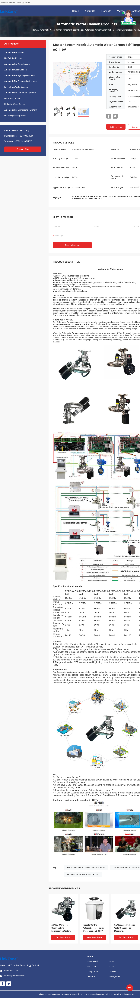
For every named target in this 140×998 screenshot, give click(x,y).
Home (35, 30)
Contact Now (23, 149)
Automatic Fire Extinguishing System (20, 110)
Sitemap (113, 972)
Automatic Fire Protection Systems (20, 93)
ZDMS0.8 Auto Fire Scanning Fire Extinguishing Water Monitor (60, 928)
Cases (112, 966)
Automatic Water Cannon (51, 30)
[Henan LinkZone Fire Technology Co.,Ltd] (9, 11)
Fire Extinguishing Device (15, 116)
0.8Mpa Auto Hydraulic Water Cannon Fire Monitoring (124, 928)
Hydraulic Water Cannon (14, 104)
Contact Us (91, 977)
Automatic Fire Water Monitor (17, 64)
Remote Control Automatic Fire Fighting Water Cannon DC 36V (93, 928)
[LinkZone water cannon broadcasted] (77, 79)
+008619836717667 (23, 141)
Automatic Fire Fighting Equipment (19, 75)
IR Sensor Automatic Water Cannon (82, 874)
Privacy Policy (115, 977)
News (112, 961)
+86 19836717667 (26, 136)
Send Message (72, 245)
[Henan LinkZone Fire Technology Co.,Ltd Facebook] (108, 116)
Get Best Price (116, 127)
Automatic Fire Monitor (14, 52)
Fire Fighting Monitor (13, 58)
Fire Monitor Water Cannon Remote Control (86, 868)
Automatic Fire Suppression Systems (20, 81)
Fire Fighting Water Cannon (16, 87)
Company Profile (93, 961)
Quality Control (92, 972)
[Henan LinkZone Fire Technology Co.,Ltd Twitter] (115, 116)
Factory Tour (91, 966)
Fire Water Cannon (12, 98)
